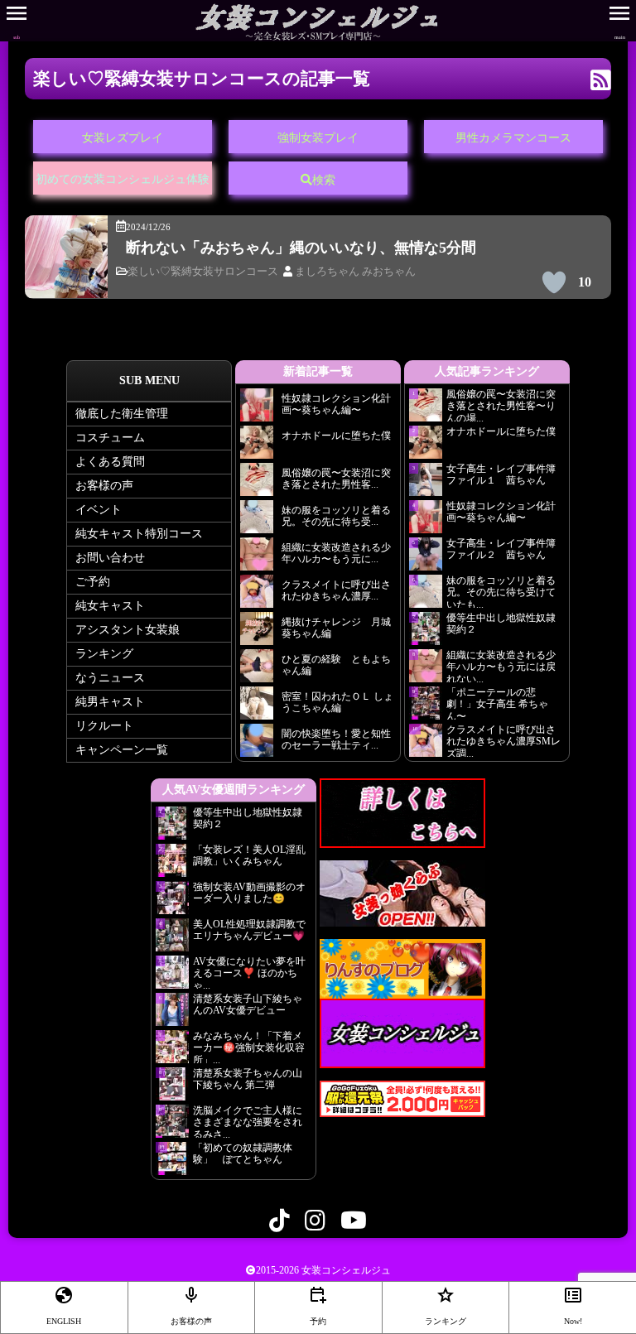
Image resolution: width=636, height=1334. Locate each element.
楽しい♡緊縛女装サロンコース (203, 271)
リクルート (104, 726)
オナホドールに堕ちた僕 (505, 431)
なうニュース (110, 678)
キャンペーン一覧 (121, 750)
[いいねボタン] (554, 282)
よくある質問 (110, 461)
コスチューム (110, 437)
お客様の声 (104, 485)
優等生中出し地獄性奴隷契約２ (501, 623)
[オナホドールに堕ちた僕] (256, 447)
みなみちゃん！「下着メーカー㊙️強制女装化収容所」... (249, 1046)
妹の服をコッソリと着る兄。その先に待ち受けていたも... (501, 591)
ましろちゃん (327, 271)
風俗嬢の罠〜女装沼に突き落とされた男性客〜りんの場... (501, 404)
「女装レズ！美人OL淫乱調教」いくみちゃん (249, 855)
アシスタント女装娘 (127, 630)
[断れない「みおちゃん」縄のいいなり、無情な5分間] (66, 286)
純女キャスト (110, 606)
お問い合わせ (110, 557)
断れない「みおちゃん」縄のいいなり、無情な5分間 (301, 247)
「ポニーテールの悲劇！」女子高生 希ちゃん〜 (497, 703)
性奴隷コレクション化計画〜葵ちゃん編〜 (501, 511)
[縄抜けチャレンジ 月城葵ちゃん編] (256, 633)
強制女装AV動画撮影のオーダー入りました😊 (249, 892)
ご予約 (92, 581)
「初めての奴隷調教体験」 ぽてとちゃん (242, 1153)
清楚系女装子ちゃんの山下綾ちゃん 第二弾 (247, 1079)
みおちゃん (389, 271)
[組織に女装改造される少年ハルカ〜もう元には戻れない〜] (256, 558)
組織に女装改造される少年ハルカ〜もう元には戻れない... (501, 665)
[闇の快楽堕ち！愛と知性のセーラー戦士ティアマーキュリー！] (256, 745)
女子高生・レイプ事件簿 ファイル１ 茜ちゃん (501, 474)
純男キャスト (110, 702)
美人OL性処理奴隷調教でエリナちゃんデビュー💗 (249, 930)
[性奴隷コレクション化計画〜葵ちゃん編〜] (256, 409)
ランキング (104, 654)
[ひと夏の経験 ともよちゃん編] (256, 670)
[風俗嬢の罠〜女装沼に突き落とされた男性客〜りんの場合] (256, 484)
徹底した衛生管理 (121, 413)
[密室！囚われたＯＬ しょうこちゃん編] (256, 707)
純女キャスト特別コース (139, 533)
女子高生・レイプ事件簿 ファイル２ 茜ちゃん (501, 549)
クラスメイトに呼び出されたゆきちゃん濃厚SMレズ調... (503, 740)
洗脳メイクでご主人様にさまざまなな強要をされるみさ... (247, 1121)
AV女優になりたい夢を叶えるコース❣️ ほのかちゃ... (249, 972)
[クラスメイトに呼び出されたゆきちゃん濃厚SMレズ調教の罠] (256, 596)
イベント (98, 509)
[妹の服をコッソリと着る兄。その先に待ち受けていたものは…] (256, 521)
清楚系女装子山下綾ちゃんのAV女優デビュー (247, 1004)
